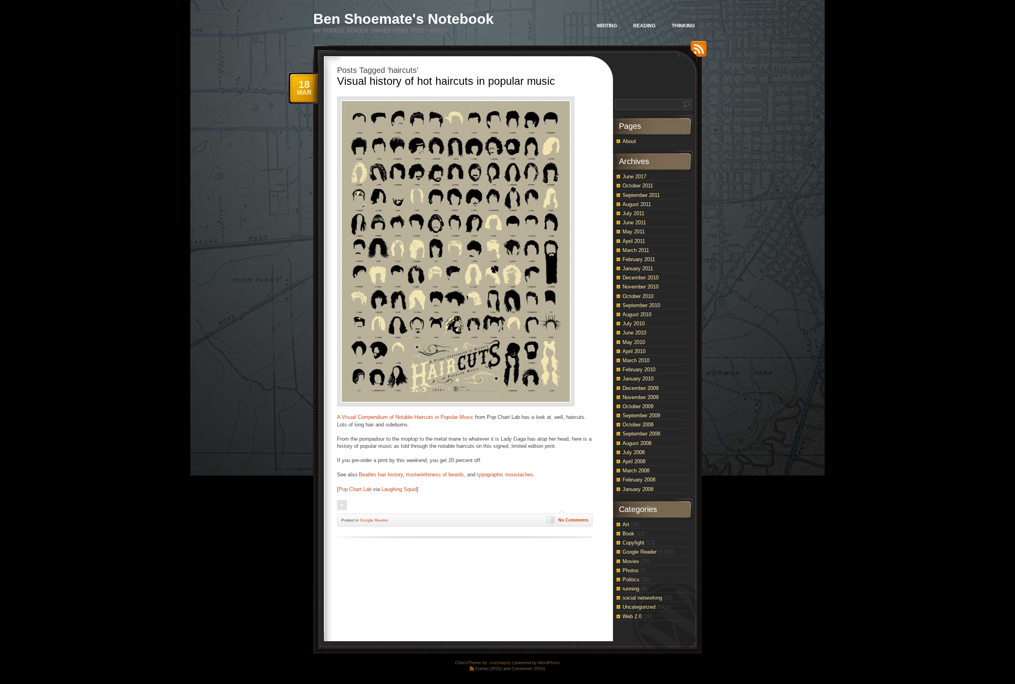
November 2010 (640, 287)
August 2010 (636, 314)
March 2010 (635, 360)
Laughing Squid (399, 489)
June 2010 (634, 333)
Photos (630, 570)
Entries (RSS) (488, 668)
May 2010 (633, 342)
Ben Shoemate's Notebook (403, 19)
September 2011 (641, 195)
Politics (631, 580)
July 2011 (633, 213)
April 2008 (633, 461)
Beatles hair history (381, 475)
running (630, 589)
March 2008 (635, 471)
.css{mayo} (499, 662)
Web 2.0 (632, 616)
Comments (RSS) (528, 668)
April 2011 (633, 241)
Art (625, 524)
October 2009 (637, 406)
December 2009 (640, 388)
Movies (630, 561)
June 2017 (634, 177)
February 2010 (638, 370)
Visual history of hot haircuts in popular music (446, 81)
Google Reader (374, 520)
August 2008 (636, 443)
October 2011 (637, 186)
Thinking (683, 26)
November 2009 (640, 397)
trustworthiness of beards (435, 475)
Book (628, 534)
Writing (607, 26)
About (629, 141)
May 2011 (633, 232)
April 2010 (633, 351)
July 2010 (633, 324)
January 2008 (637, 489)
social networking (642, 598)
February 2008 (638, 480)
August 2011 (636, 204)
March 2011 (635, 250)
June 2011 (634, 222)
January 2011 (637, 268)
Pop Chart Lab (355, 489)
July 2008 (633, 452)
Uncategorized (638, 607)
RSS (697, 52)
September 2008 (641, 434)
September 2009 (641, 415)
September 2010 (641, 305)
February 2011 (638, 259)
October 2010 (637, 296)
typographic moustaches (505, 475)
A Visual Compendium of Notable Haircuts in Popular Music (405, 417)
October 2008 (637, 425)
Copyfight (633, 543)
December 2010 (640, 278)
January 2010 (637, 379)
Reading (644, 26)
